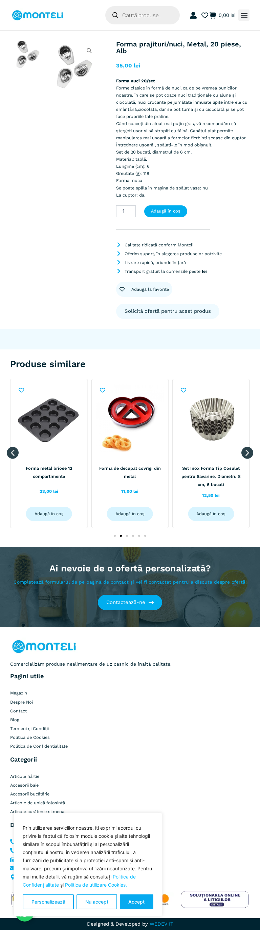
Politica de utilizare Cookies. (96, 885)
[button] (244, 15)
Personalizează (48, 902)
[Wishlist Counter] (203, 15)
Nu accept (96, 902)
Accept (136, 902)
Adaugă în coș (165, 211)
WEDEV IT (161, 924)
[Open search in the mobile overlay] (142, 15)
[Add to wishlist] (21, 390)
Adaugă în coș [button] (49, 513)
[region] (88, 864)
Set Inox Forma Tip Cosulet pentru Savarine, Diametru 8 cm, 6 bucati (211, 476)
